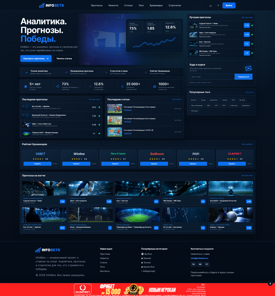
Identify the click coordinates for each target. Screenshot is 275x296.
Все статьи (177, 99)
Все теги (249, 92)
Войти (229, 5)
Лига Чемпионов (196, 105)
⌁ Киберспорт (148, 271)
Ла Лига (242, 100)
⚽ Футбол (146, 254)
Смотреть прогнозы (36, 58)
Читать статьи (64, 58)
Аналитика (245, 105)
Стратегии (175, 5)
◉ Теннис (146, 262)
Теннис (203, 100)
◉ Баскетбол (148, 266)
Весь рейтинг (247, 144)
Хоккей (224, 100)
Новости (113, 5)
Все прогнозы (94, 99)
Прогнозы (96, 5)
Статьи (128, 5)
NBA (208, 105)
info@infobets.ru (199, 258)
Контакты (105, 271)
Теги (141, 5)
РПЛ (223, 105)
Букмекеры (156, 5)
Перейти (37, 164)
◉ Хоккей (146, 258)
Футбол (193, 100)
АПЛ (233, 100)
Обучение (194, 111)
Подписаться (243, 77)
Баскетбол (214, 100)
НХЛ (216, 105)
